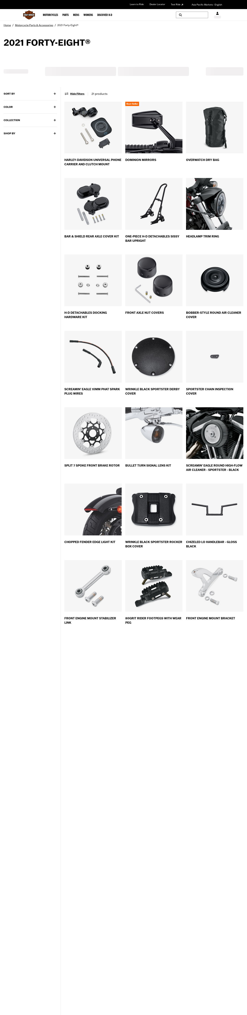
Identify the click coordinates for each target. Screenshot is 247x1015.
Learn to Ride (137, 4)
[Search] (192, 15)
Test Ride (175, 4)
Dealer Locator (157, 4)
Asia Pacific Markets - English (207, 4)
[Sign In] (217, 15)
